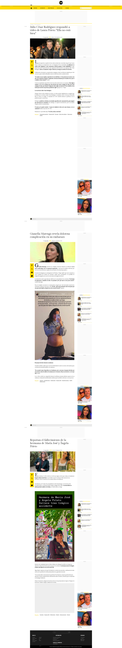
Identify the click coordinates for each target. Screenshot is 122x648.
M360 (50, 37)
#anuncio (41, 380)
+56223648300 (55, 643)
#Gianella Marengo (65, 380)
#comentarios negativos (44, 114)
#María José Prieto (63, 614)
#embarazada (53, 380)
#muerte (68, 614)
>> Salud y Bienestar (37, 24)
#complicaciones (47, 380)
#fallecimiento (52, 614)
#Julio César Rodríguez (63, 114)
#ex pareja (56, 114)
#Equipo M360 (51, 114)
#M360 (41, 115)
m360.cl (50, 450)
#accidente (42, 614)
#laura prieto (69, 114)
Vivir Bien (31, 24)
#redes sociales (42, 381)
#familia (57, 614)
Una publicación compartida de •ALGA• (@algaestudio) (47, 600)
